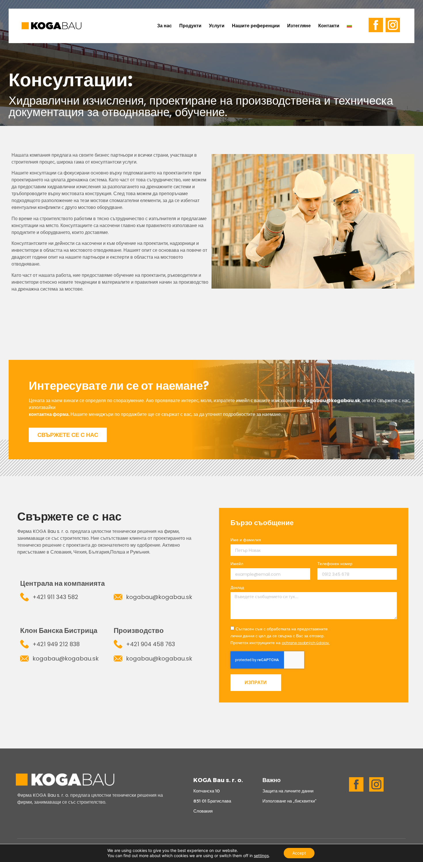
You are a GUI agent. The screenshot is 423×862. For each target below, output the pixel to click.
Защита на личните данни (287, 791)
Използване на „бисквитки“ (289, 801)
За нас (164, 25)
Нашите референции (256, 25)
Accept (299, 853)
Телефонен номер (334, 564)
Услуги (216, 25)
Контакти (328, 25)
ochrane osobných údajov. (306, 642)
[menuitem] (351, 25)
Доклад (237, 587)
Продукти (190, 25)
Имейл (236, 564)
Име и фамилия (245, 540)
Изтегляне (299, 25)
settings (261, 855)
